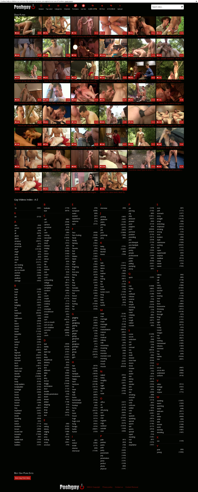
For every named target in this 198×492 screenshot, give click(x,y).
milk (113, 343)
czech (56, 335)
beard (28, 329)
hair (84, 366)
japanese (113, 219)
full (84, 306)
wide (170, 419)
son (141, 413)
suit (170, 248)
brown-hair (28, 432)
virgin (170, 389)
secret (141, 337)
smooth (141, 397)
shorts (141, 363)
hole (84, 395)
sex (141, 350)
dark (56, 349)
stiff (170, 211)
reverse (141, 299)
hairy (84, 368)
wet (170, 414)
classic (56, 254)
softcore (141, 405)
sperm (141, 424)
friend (84, 298)
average (28, 281)
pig (141, 213)
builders (28, 445)
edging (56, 432)
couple (56, 298)
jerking (113, 225)
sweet (170, 266)
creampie (56, 309)
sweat (170, 263)
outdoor (113, 426)
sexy (141, 352)
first (84, 269)
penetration (113, 458)
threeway (170, 309)
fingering (84, 267)
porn (141, 229)
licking (113, 279)
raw (141, 286)
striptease (170, 226)
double (56, 391)
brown (28, 429)
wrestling (170, 432)
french (84, 296)
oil (113, 405)
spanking (141, 418)
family (84, 240)
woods (170, 424)
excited (84, 216)
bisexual (28, 360)
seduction (141, 339)
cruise (56, 314)
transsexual (170, 343)
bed (28, 337)
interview (113, 208)
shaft (141, 355)
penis (113, 461)
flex (84, 277)
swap (170, 261)
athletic (28, 275)
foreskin (84, 288)
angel (28, 252)
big (28, 350)
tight (170, 322)
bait (28, 297)
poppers (141, 226)
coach (56, 275)
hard (84, 381)
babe (28, 289)
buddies (28, 442)
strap (170, 221)
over (113, 431)
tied (170, 319)
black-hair (28, 371)
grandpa (84, 347)
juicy (113, 238)
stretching (170, 224)
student (170, 237)
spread (141, 432)
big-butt (28, 352)
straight (170, 219)
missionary (113, 345)
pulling (141, 263)
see (141, 342)
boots (28, 395)
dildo (56, 373)
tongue (170, 333)
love (113, 297)
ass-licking (28, 267)
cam (56, 222)
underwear (170, 373)
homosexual (84, 403)
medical (113, 337)
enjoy (56, 442)
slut (141, 392)
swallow (170, 258)
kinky (113, 246)
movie (113, 364)
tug (170, 354)
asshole (28, 273)
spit (141, 426)
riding (141, 302)
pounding (141, 237)
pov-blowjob (141, 242)
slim (141, 387)
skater (141, 374)
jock (113, 232)
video (170, 384)
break (28, 416)
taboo (170, 275)
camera (56, 225)
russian (141, 325)
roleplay (141, 315)
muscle (113, 366)
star (141, 439)
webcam (170, 411)
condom (56, 290)
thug (170, 317)
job (113, 230)
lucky (113, 302)
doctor (56, 381)
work (170, 427)
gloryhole (84, 339)
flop (84, 283)
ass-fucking (28, 265)
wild (170, 422)
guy (84, 354)
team (170, 293)
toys (170, 338)
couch (56, 296)
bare (28, 310)
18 (28, 208)
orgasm (113, 420)
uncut (170, 368)
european (84, 211)
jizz (113, 227)
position (141, 234)
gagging (84, 317)
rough (141, 320)
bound (28, 403)
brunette (28, 434)
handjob (84, 374)
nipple (113, 388)
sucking (170, 245)
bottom (28, 400)
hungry (84, 426)
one (113, 413)
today (170, 327)
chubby (56, 248)
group (84, 352)
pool (141, 224)
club (56, 272)
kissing (113, 249)
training (170, 341)
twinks (170, 356)
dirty (56, 378)
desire (56, 365)
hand (84, 371)
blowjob (28, 376)
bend (28, 345)
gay (84, 328)
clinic (56, 261)
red (141, 291)
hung (84, 424)
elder (56, 434)
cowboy (56, 304)
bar (28, 308)
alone (28, 236)
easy (56, 424)
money (113, 351)
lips (113, 281)
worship (170, 430)
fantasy (84, 243)
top (170, 335)
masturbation (113, 329)
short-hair (141, 360)
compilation (56, 285)
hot (84, 410)
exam (84, 213)
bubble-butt (28, 439)
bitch (28, 363)
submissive (170, 242)
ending (56, 439)
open (113, 415)
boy (28, 408)
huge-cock (84, 421)
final (84, 264)
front (84, 301)
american (28, 246)
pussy (141, 269)
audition (28, 278)
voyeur (170, 392)
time (170, 325)
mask (113, 322)
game (84, 320)
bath (28, 316)
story (170, 216)
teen (170, 298)
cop (56, 293)
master (113, 327)
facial (84, 238)
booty (28, 397)
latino (113, 268)
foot (84, 285)
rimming (141, 307)
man (113, 316)
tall (170, 280)
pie (141, 208)
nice (113, 383)
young (170, 452)
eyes (84, 224)
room (141, 317)
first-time (84, 272)
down (56, 397)
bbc (28, 321)
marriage (113, 319)
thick (170, 304)
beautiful (28, 334)
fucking (84, 304)
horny (84, 408)
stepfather (141, 445)
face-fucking (84, 235)
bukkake (56, 208)
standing (141, 437)
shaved (141, 358)
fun (84, 309)
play (141, 216)
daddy (56, 347)
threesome (170, 306)
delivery (56, 362)
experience (84, 219)
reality (141, 288)
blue (28, 379)
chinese (56, 246)
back (28, 292)
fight (84, 261)
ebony (56, 429)
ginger (84, 333)
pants (113, 445)
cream (56, 306)
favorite (84, 248)
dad (56, 344)
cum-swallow (56, 327)
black (28, 366)
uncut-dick (170, 370)
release (141, 296)
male (113, 314)
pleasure (141, 219)
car (56, 230)
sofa (141, 403)
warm (170, 403)
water (170, 409)
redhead (141, 294)
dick (56, 368)
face (84, 232)
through (170, 314)
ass (28, 262)
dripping (56, 405)
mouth (113, 361)
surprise (170, 255)
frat (84, 293)
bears (28, 331)
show (141, 366)
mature (113, 332)
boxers (28, 405)
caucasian (56, 238)
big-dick (28, 358)
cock (56, 277)
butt (56, 211)
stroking (170, 229)
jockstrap (113, 235)
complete (56, 288)
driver (56, 407)
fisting (84, 275)
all (28, 233)
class (56, 251)
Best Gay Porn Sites (22, 478)
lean (113, 271)
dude (56, 412)
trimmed (170, 348)
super (170, 250)
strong (170, 232)
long (113, 294)
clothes (56, 269)
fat (84, 246)
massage (113, 324)
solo (141, 410)
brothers (28, 426)
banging (28, 305)
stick (170, 208)
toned (170, 330)
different (56, 370)
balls (28, 302)
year (170, 449)
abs (28, 225)
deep (56, 357)
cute (56, 333)
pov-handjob (141, 245)
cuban (56, 317)
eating (56, 426)
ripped (141, 310)
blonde (28, 374)
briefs (28, 421)
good (84, 341)
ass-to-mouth (28, 270)
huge (84, 418)
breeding (28, 418)
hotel (84, 413)
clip (56, 264)
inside (84, 445)
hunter (84, 432)
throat (170, 312)
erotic (84, 208)
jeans (113, 222)
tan (170, 283)
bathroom (28, 318)
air (28, 230)
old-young (113, 410)
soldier (141, 408)
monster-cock (113, 356)
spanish (141, 416)
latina (113, 265)
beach (28, 326)
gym (84, 357)
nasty (113, 378)
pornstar (141, 232)
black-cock (28, 368)
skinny (141, 379)
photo (113, 466)
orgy (113, 423)
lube (113, 300)
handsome (84, 376)
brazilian (28, 413)
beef (28, 339)
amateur (28, 241)
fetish (84, 259)
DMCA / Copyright (93, 487)
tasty (170, 285)
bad (28, 294)
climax (56, 259)
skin (141, 376)
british (28, 424)
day (56, 354)
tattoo (170, 288)
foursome (84, 290)
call (56, 219)
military (113, 340)
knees (113, 254)
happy (84, 379)
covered (56, 301)
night (113, 385)
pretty (141, 250)
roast (141, 312)
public (141, 261)
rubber (141, 323)
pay (113, 455)
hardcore (84, 384)
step (141, 442)
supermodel (170, 253)
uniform (170, 376)
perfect (113, 463)
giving (84, 336)
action (28, 228)
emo (56, 437)
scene (141, 334)
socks (141, 400)
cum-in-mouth (56, 322)
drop (56, 410)
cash (56, 232)
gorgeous (84, 344)
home (84, 397)
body (28, 381)
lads (113, 263)
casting (56, 235)
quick (141, 277)
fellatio (84, 256)
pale (113, 440)
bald (28, 300)
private (141, 253)
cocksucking (56, 280)
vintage (170, 387)
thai (170, 301)
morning (113, 358)
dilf (56, 376)
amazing (28, 244)
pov (141, 240)
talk (170, 277)
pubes (141, 258)
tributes (170, 346)
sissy (141, 371)
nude (113, 393)
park (113, 447)
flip (84, 280)
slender (141, 384)
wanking (170, 401)
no (113, 391)
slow (141, 389)
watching (170, 406)
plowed (141, 221)
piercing (141, 211)
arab (28, 254)
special (141, 421)
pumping (141, 266)
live (113, 284)
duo (56, 415)
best (28, 347)
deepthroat (56, 360)
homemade (84, 400)
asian (28, 259)
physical (113, 469)
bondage (28, 389)
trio (170, 351)
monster (113, 353)
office (113, 402)
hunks (84, 429)
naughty (113, 380)
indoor (84, 443)
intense (84, 448)
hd (84, 387)
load (113, 287)
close (56, 267)
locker (113, 289)
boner (28, 392)
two (170, 359)
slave (141, 381)
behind (28, 342)
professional (141, 255)
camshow (56, 227)
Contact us (119, 487)
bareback (28, 313)
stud (170, 234)
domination (56, 386)
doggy (56, 383)
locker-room (113, 292)
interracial (84, 451)
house (84, 416)
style (170, 240)
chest (56, 243)
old (113, 407)
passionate (113, 453)
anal (28, 249)
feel (84, 251)
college (56, 283)
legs (113, 276)
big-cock (28, 355)
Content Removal (131, 487)
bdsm (28, 323)
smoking (141, 395)
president (141, 248)
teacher (170, 290)
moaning (113, 348)
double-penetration (56, 394)
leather (113, 273)
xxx (170, 441)
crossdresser (56, 312)
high (84, 392)
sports (141, 429)
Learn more (69, 1)
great (84, 349)
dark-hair (56, 352)
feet (84, 254)
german (84, 331)
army (28, 257)
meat (113, 335)
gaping (84, 325)
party (113, 450)
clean (56, 256)
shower (141, 368)
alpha (28, 238)
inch (84, 440)
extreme (84, 221)
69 (28, 217)
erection (56, 445)
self (141, 345)
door (56, 389)
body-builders (28, 384)
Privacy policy (107, 487)
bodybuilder (28, 387)
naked (113, 375)
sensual (141, 347)
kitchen (113, 252)
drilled (56, 402)
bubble (28, 437)
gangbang (84, 323)
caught (56, 240)
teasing (170, 296)
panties (113, 442)
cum (56, 319)
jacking (113, 217)
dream (56, 399)
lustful (113, 305)
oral (113, 418)
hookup (84, 405)
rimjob (141, 304)
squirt (141, 434)
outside (113, 428)
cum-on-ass (56, 325)
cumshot (56, 330)
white (170, 416)
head (84, 389)
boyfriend (28, 410)
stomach (170, 213)
